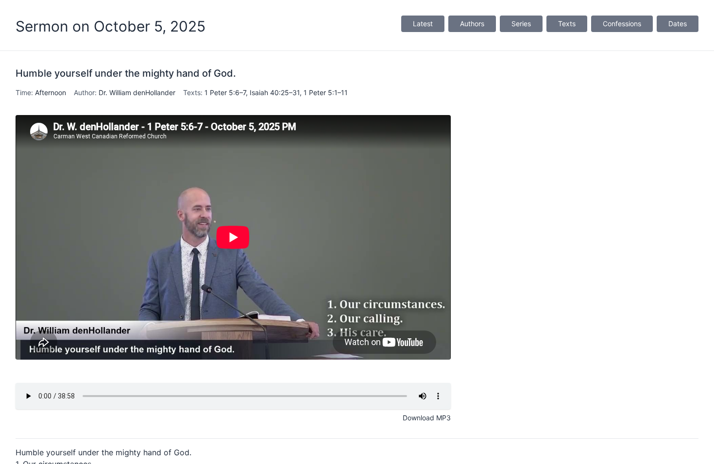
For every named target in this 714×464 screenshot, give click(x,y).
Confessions (622, 23)
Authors (472, 23)
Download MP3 (427, 418)
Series (521, 23)
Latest (423, 23)
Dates (677, 23)
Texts (567, 23)
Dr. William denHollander (137, 92)
